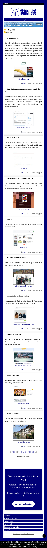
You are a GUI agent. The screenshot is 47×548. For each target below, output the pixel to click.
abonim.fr (23, 248)
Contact (7, 530)
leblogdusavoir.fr (23, 79)
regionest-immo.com (23, 442)
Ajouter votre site (23, 504)
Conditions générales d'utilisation (23, 534)
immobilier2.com (23, 404)
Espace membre (10, 521)
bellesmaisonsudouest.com (23, 286)
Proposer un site (10, 518)
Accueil (7, 515)
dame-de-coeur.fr (23, 209)
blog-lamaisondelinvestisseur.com (23, 324)
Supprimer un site (11, 527)
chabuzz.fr (23, 168)
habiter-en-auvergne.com (23, 365)
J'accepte (35, 546)
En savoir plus (24, 546)
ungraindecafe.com (23, 127)
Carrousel (8, 524)
